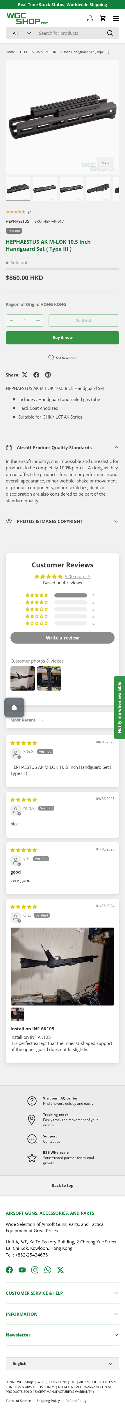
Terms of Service (18, 1400)
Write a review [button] (62, 638)
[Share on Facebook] (36, 375)
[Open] (14, 707)
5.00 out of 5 (78, 576)
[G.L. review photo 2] (17, 1014)
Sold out (84, 320)
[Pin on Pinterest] (48, 375)
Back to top (62, 1185)
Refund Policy (76, 1400)
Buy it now (63, 337)
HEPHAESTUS (17, 221)
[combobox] (62, 33)
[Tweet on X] (25, 375)
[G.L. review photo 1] (62, 966)
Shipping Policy (48, 1400)
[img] (23, 743)
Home (10, 52)
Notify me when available (119, 707)
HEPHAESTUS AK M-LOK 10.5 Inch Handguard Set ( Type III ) (64, 52)
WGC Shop (25, 1382)
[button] (103, 18)
